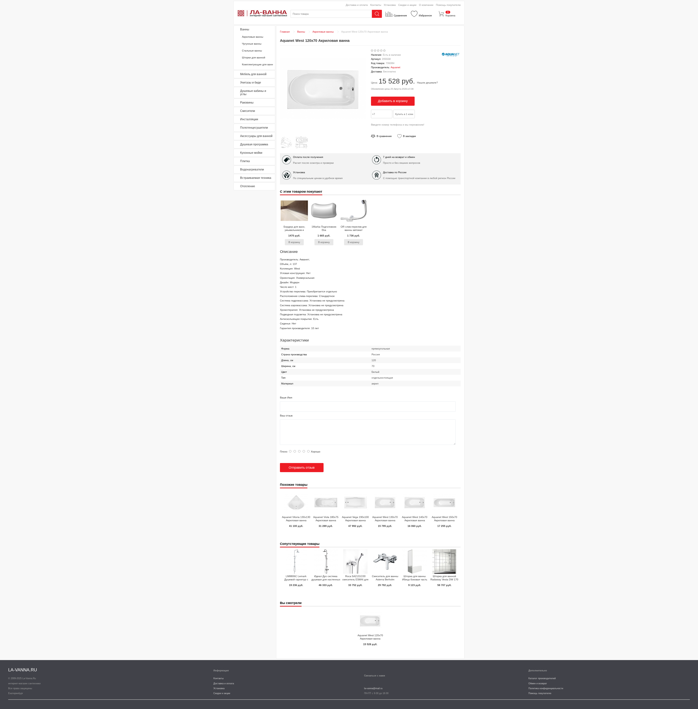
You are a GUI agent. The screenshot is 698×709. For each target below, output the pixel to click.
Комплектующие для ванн (257, 64)
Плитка (245, 161)
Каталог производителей (542, 678)
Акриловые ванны (252, 36)
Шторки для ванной (253, 57)
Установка (390, 4)
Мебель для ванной (253, 74)
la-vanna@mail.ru (373, 688)
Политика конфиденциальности (545, 688)
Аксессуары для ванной (256, 136)
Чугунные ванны (251, 43)
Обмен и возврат (537, 683)
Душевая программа (254, 144)
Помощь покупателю (448, 4)
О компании (426, 4)
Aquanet (395, 67)
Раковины (247, 102)
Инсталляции (249, 119)
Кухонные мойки (251, 152)
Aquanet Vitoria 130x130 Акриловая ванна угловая (296, 520)
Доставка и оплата (357, 4)
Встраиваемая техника (255, 177)
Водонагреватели (252, 169)
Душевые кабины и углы (253, 92)
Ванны (244, 29)
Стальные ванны (252, 50)
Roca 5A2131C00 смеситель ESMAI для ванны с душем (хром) (355, 579)
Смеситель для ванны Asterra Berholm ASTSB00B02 (385, 579)
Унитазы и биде (250, 82)
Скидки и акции (407, 4)
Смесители (247, 110)
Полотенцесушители (254, 127)
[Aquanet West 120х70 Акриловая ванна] (287, 147)
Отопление (247, 186)
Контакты (375, 4)
